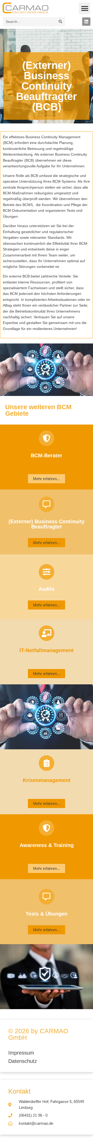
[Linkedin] (86, 21)
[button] (84, 8)
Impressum (22, 1053)
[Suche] (60, 21)
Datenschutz (22, 1061)
